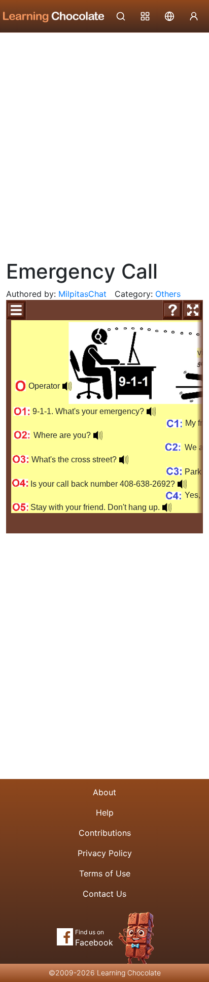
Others (168, 294)
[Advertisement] (104, 142)
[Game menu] (16, 310)
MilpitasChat (82, 294)
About (104, 792)
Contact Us (104, 894)
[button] (151, 412)
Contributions (105, 833)
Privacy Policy (105, 853)
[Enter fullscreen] (193, 310)
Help (105, 812)
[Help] (172, 310)
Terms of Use (104, 873)
